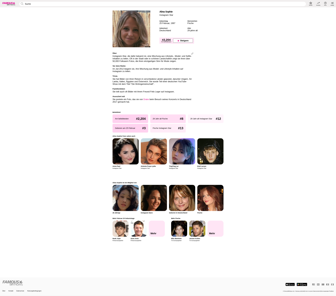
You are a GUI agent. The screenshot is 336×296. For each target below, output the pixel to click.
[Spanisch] (318, 284)
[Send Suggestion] (192, 53)
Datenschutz (20, 291)
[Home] (84, 283)
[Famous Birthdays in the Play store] (302, 284)
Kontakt (10, 291)
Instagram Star (166, 15)
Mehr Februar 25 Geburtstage (123, 218)
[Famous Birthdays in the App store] (290, 284)
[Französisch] (327, 284)
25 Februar (164, 23)
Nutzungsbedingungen (34, 291)
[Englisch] (313, 284)
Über (3, 291)
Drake (146, 99)
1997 (173, 23)
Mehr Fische (175, 218)
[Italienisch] (332, 284)
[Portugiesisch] (323, 284)
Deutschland (165, 30)
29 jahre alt (192, 30)
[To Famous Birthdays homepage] (9, 3)
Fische (190, 23)
